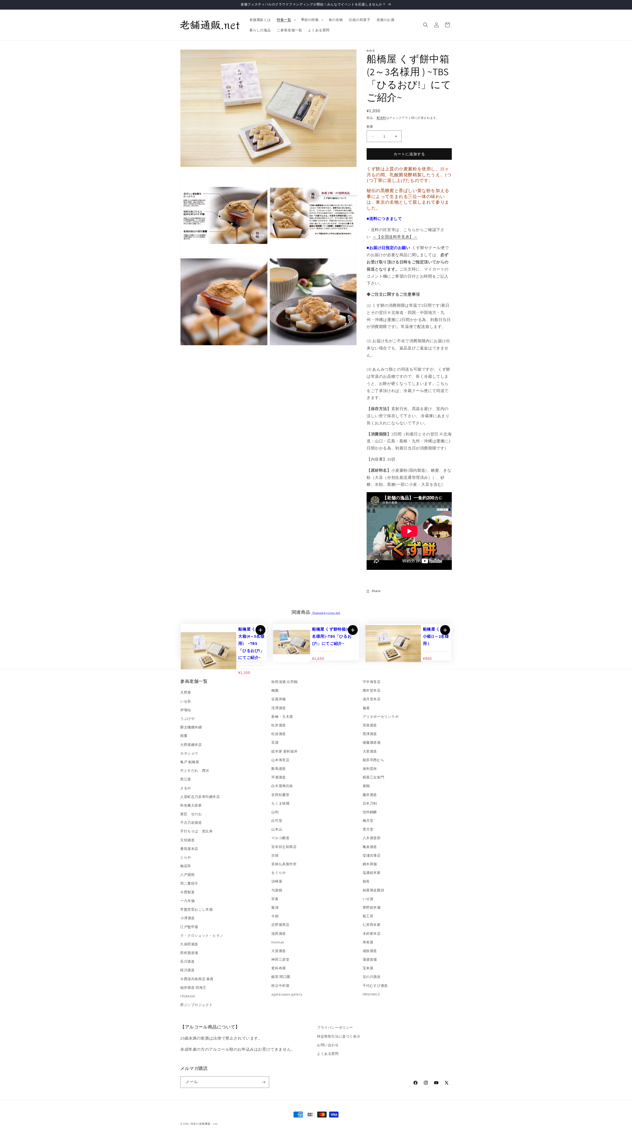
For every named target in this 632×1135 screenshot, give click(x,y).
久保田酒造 (189, 944)
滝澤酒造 (278, 708)
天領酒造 (187, 840)
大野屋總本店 (191, 744)
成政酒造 (370, 951)
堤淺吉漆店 (372, 855)
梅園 (274, 690)
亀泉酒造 (370, 847)
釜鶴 (366, 786)
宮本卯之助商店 (283, 847)
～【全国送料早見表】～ (395, 236)
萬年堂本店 (372, 690)
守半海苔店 (372, 682)
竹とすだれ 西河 (194, 770)
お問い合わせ (328, 1045)
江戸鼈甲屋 (189, 927)
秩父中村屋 (280, 985)
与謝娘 (276, 890)
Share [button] (376, 591)
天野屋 (185, 692)
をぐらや (278, 872)
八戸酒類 (187, 874)
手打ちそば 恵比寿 (196, 831)
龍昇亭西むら (373, 760)
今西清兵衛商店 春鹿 (197, 979)
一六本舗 (187, 901)
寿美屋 (368, 942)
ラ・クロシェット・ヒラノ (201, 935)
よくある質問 (328, 1053)
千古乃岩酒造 (191, 822)
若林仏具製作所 (283, 864)
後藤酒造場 (372, 742)
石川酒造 (187, 961)
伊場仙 (185, 710)
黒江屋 (185, 779)
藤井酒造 (370, 795)
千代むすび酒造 (375, 985)
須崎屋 (276, 881)
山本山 (276, 829)
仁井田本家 (372, 924)
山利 (274, 812)
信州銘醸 (370, 812)
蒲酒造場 (370, 959)
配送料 (381, 118)
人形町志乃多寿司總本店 (200, 796)
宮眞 (274, 899)
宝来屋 (368, 968)
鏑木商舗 (370, 864)
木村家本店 (372, 933)
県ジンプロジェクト (196, 1005)
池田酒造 (278, 933)
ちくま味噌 (280, 803)
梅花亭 (185, 866)
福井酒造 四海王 (193, 987)
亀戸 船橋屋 (189, 762)
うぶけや (187, 718)
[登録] (263, 1082)
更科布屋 (278, 968)
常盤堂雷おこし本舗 (196, 909)
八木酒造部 (372, 838)
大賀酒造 (278, 951)
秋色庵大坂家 (191, 805)
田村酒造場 (189, 953)
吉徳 (274, 855)
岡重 (183, 736)
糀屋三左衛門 (373, 777)
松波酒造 (278, 734)
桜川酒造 (187, 970)
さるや (185, 788)
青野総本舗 (372, 907)
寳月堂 (368, 829)
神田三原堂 (280, 959)
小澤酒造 (187, 918)
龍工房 (368, 916)
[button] (286, 20)
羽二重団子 (189, 883)
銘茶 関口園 (280, 977)
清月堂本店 (372, 699)
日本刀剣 (370, 803)
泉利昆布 (370, 768)
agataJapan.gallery (286, 994)
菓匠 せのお (191, 814)
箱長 (366, 881)
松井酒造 (278, 725)
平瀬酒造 (278, 777)
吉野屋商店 (280, 924)
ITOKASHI (187, 996)
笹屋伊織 (278, 699)
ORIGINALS (371, 994)
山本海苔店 (280, 760)
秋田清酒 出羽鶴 (284, 682)
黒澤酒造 (370, 734)
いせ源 (368, 899)
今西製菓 (187, 892)
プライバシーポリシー (335, 1027)
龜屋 (366, 708)
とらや (185, 857)
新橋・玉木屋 (282, 716)
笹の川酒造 (372, 977)
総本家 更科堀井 (284, 751)
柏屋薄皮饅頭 (373, 890)
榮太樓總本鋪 (191, 727)
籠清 (274, 907)
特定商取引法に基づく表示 (338, 1036)
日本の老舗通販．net (204, 1123)
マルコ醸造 (280, 838)
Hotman (277, 942)
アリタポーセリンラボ (381, 716)
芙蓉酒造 (370, 725)
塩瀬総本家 (372, 872)
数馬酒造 (278, 768)
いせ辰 (185, 701)
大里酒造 (370, 751)
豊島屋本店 (189, 849)
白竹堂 (276, 820)
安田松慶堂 (280, 795)
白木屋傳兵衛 (282, 786)
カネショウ (189, 753)
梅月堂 (368, 820)
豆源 (274, 742)
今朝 (274, 916)
